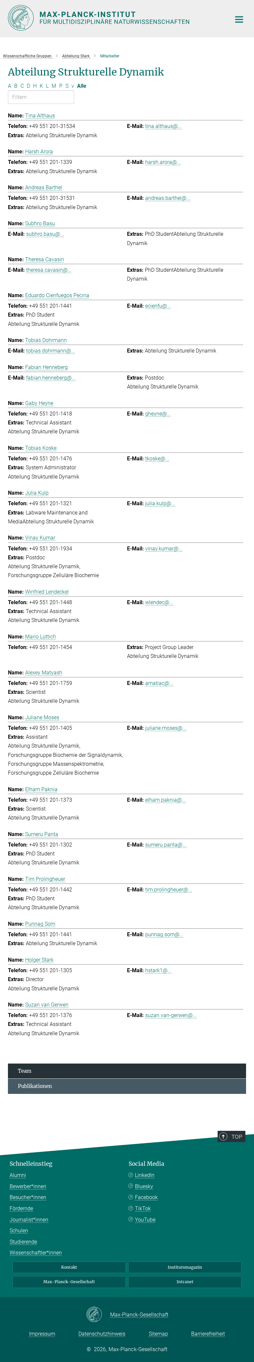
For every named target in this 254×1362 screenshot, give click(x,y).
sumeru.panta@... (166, 845)
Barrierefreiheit (208, 1334)
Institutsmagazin (185, 1267)
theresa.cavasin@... (49, 270)
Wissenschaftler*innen (36, 1253)
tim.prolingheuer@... (168, 889)
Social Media (146, 1164)
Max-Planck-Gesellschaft (69, 1281)
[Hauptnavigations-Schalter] (239, 19)
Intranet (185, 1281)
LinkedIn (144, 1175)
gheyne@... (158, 414)
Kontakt (69, 1267)
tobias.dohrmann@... (50, 351)
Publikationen (35, 1086)
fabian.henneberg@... (51, 378)
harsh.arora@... (163, 162)
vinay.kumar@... (164, 548)
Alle (81, 86)
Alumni (18, 1175)
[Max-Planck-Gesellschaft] (98, 1315)
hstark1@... (158, 970)
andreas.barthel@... (167, 198)
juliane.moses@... (166, 728)
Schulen (19, 1230)
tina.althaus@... (163, 126)
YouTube (145, 1220)
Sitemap (158, 1334)
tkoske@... (157, 458)
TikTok (143, 1208)
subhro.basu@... (45, 234)
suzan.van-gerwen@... (171, 1015)
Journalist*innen (29, 1220)
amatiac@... (159, 683)
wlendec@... (159, 602)
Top (237, 1136)
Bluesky (144, 1186)
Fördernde (21, 1208)
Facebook (146, 1197)
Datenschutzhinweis (101, 1334)
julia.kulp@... (160, 503)
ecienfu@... (158, 306)
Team (24, 1071)
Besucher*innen (28, 1197)
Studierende (23, 1242)
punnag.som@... (164, 934)
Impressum (42, 1334)
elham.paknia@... (165, 800)
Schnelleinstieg (31, 1164)
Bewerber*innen (28, 1186)
